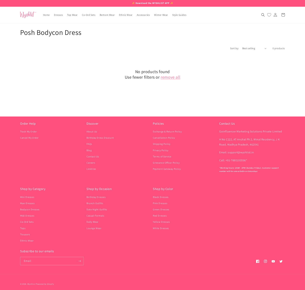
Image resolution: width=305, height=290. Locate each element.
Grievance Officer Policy (166, 162)
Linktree (91, 168)
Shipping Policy (161, 144)
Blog (89, 150)
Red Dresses (160, 215)
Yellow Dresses (161, 221)
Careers (90, 162)
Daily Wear (92, 221)
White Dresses (161, 228)
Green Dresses (161, 209)
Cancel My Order (29, 137)
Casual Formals (95, 215)
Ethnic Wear (27, 240)
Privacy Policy (160, 150)
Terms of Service (162, 156)
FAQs (89, 144)
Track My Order (28, 131)
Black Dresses (161, 197)
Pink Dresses (160, 203)
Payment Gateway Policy (167, 168)
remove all (170, 77)
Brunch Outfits (94, 203)
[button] (263, 15)
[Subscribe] (79, 261)
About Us (91, 131)
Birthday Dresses (96, 197)
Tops (22, 228)
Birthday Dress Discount (100, 137)
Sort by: (234, 48)
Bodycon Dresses (30, 209)
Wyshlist (31, 284)
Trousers (25, 234)
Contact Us (92, 156)
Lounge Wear (93, 228)
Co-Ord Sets (27, 221)
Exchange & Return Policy (167, 131)
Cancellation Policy (164, 137)
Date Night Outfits (96, 209)
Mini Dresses (27, 197)
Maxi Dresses (27, 203)
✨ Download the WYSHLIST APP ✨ (152, 3)
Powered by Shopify (45, 284)
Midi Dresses (27, 215)
